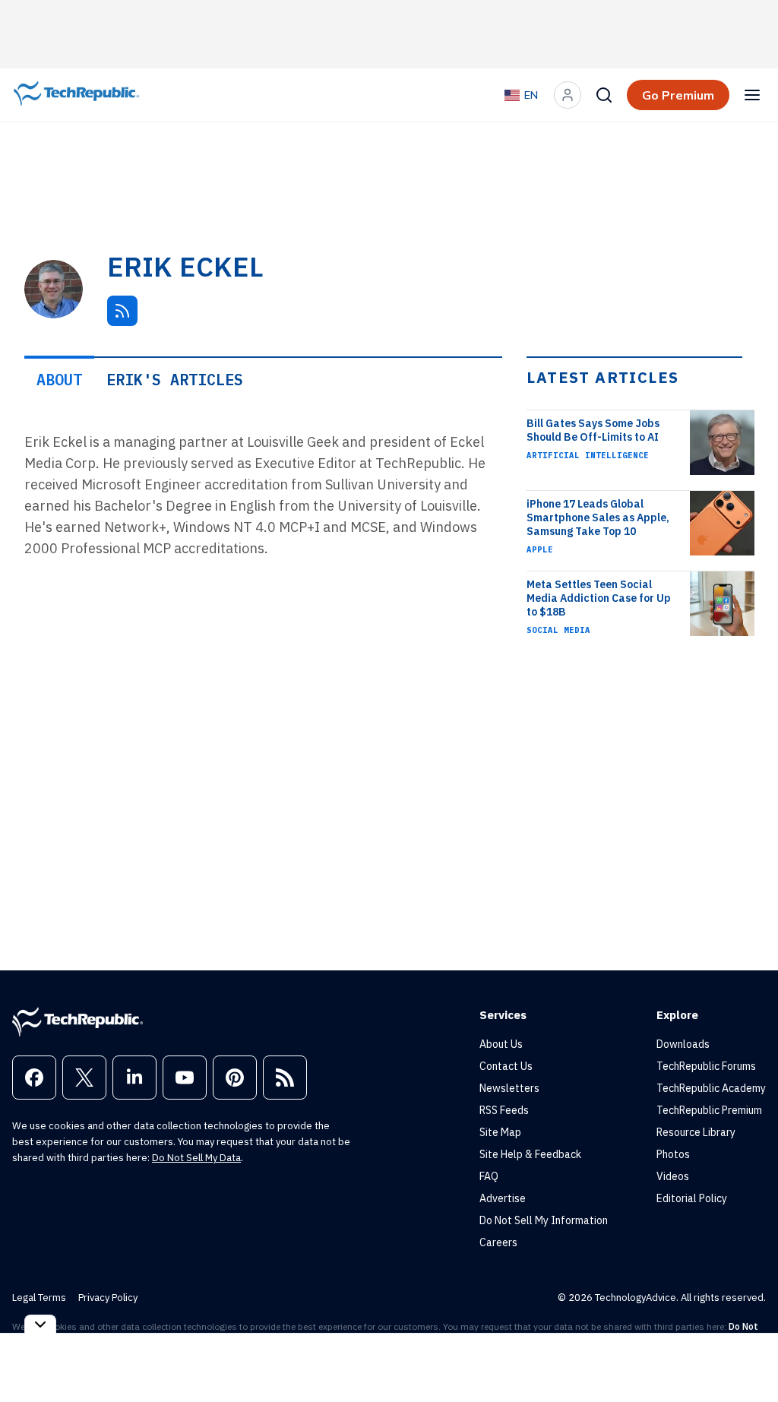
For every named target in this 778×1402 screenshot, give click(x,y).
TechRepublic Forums (706, 1066)
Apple (540, 549)
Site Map (500, 1132)
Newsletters (509, 1088)
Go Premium (678, 95)
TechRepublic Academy (711, 1088)
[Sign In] (567, 95)
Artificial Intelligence (588, 455)
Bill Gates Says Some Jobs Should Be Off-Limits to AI (593, 430)
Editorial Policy (691, 1198)
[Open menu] (752, 95)
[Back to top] (747, 1355)
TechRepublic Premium (709, 1110)
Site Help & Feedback (530, 1154)
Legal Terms (39, 1297)
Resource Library (695, 1132)
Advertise (502, 1198)
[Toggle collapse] (40, 1324)
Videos (672, 1176)
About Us (501, 1044)
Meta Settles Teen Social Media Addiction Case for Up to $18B (599, 598)
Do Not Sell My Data (196, 1157)
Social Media (558, 630)
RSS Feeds (504, 1110)
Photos (673, 1154)
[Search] (604, 95)
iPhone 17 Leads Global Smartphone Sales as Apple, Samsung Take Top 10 (598, 517)
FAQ (488, 1176)
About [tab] (59, 379)
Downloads (683, 1044)
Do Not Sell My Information (543, 1220)
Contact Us (506, 1066)
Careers (498, 1242)
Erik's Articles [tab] (174, 379)
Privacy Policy (108, 1297)
